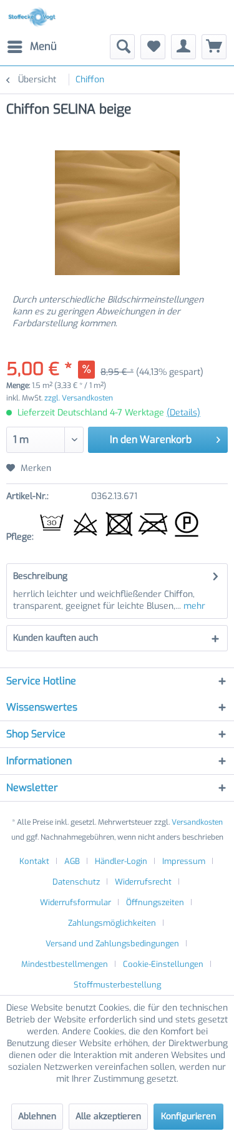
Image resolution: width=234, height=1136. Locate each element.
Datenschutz (76, 881)
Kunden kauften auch (55, 638)
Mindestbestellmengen (64, 964)
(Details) (183, 413)
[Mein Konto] (183, 46)
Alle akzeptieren (108, 1116)
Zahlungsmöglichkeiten (112, 923)
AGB (72, 861)
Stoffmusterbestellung (117, 984)
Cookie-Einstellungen (163, 964)
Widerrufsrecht (143, 881)
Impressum (183, 861)
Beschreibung (40, 576)
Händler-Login (121, 861)
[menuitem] (31, 46)
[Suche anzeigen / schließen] (122, 46)
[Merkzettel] (152, 46)
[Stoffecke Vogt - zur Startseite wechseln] (33, 17)
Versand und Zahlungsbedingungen (112, 943)
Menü (43, 46)
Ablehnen (37, 1116)
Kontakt (34, 861)
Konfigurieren (188, 1116)
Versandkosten (197, 822)
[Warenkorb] (214, 46)
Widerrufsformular (75, 902)
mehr (193, 606)
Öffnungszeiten (155, 902)
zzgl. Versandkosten (78, 398)
